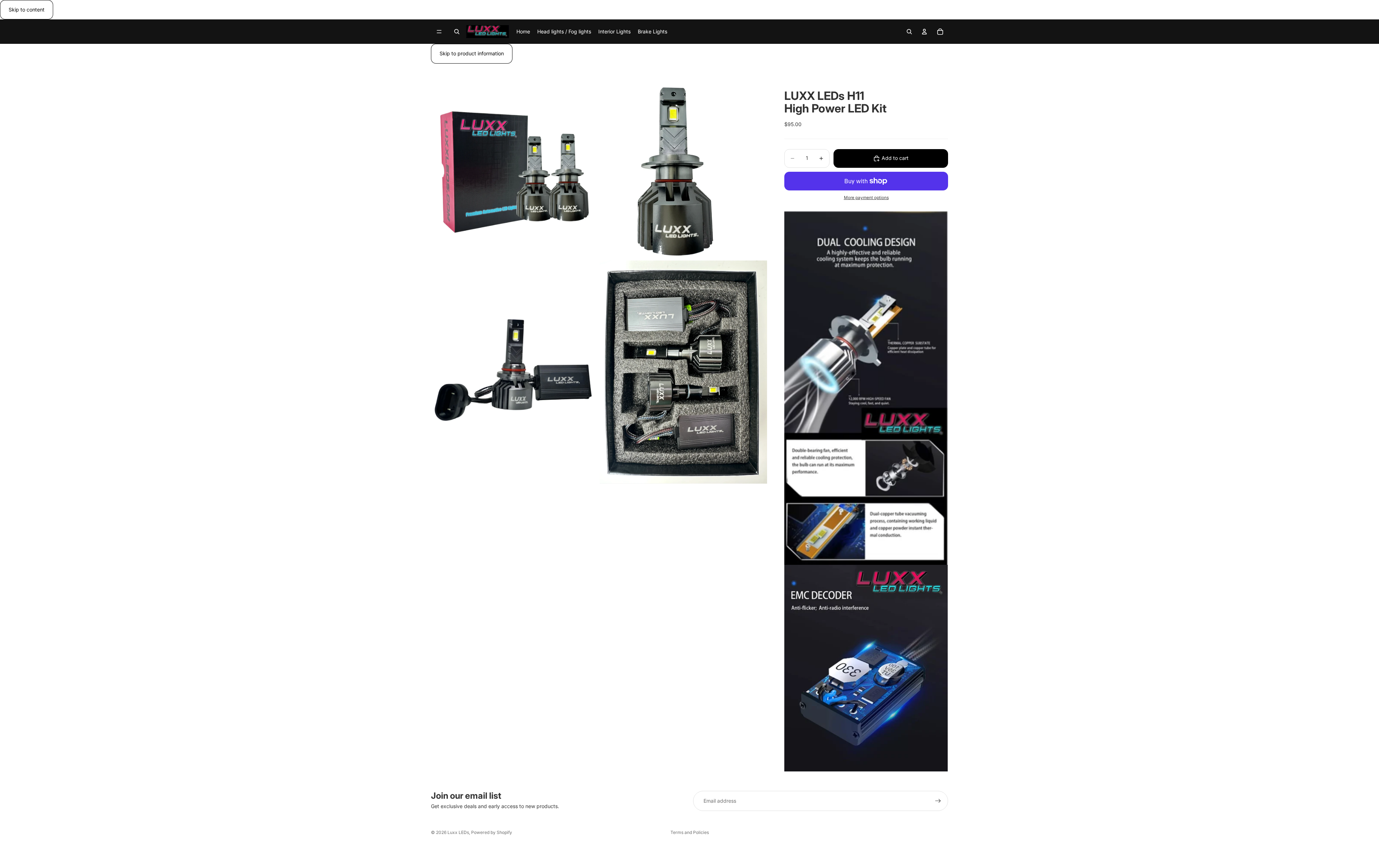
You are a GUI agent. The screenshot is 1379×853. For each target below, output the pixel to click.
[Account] (924, 32)
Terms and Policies (689, 832)
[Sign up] (938, 801)
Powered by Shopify (491, 832)
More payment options (866, 197)
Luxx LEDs (458, 832)
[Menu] (439, 32)
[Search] (457, 32)
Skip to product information (472, 53)
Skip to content (27, 9)
